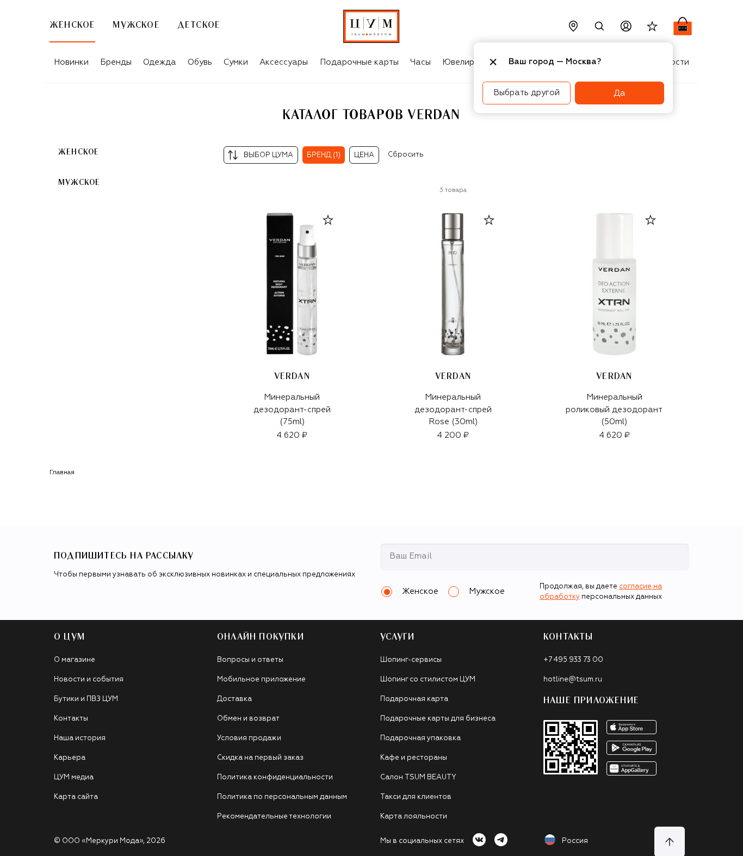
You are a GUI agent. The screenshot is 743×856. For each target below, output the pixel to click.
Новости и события (88, 679)
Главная (62, 472)
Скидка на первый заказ (260, 757)
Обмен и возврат (248, 718)
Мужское (79, 183)
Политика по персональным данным (282, 797)
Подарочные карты (359, 62)
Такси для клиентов (415, 797)
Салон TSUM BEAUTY (418, 777)
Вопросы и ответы (250, 659)
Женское (78, 152)
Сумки (236, 62)
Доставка (234, 699)
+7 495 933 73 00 (573, 659)
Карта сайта (76, 797)
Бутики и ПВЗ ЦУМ (86, 699)
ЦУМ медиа (74, 777)
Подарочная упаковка (420, 738)
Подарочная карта (414, 699)
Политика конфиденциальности (275, 777)
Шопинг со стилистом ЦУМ (427, 679)
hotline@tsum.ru (572, 679)
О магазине (74, 659)
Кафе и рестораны (413, 757)
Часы (420, 62)
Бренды (116, 62)
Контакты (71, 718)
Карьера (69, 757)
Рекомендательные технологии (274, 816)
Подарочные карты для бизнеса (438, 718)
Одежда (159, 62)
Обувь (200, 62)
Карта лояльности (413, 816)
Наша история (80, 738)
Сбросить (406, 154)
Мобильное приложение (261, 679)
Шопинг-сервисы (411, 659)
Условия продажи (249, 738)
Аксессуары (283, 62)
